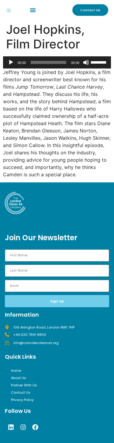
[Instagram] (23, 427)
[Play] (11, 62)
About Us (18, 377)
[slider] (99, 61)
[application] (57, 62)
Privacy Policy (22, 399)
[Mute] (86, 62)
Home (16, 370)
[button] (32, 10)
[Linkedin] (11, 427)
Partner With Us (24, 385)
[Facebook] (35, 427)
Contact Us (20, 392)
